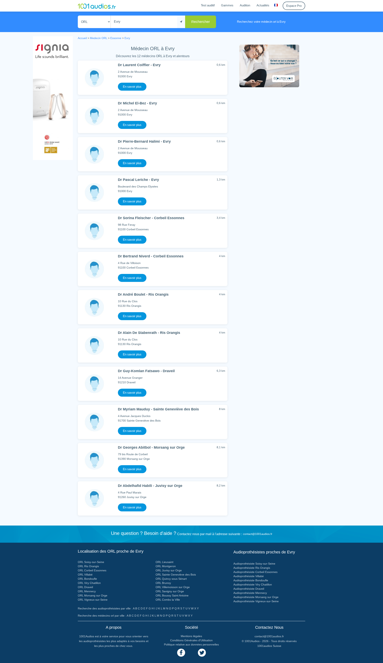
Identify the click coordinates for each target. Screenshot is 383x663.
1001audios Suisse (269, 645)
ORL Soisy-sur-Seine (91, 562)
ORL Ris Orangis (88, 566)
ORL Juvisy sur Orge (169, 570)
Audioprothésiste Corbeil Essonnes (255, 572)
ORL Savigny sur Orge (170, 591)
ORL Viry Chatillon (89, 583)
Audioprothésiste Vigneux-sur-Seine (256, 601)
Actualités (263, 5)
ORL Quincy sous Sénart (171, 578)
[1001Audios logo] (97, 5)
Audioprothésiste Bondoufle (250, 580)
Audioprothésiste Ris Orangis (251, 567)
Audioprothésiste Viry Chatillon (252, 584)
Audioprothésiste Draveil (248, 588)
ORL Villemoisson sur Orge (173, 587)
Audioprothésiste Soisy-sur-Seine (254, 563)
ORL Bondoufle (87, 578)
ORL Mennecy (87, 591)
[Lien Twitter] (202, 653)
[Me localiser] (181, 22)
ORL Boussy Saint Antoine (172, 595)
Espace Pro (294, 5)
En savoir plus (132, 86)
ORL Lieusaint (164, 562)
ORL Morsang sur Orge (92, 595)
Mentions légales (191, 636)
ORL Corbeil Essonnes (92, 570)
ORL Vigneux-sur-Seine (93, 599)
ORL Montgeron (166, 566)
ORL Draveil (85, 587)
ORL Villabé (85, 574)
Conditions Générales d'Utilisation (191, 640)
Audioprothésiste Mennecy (250, 592)
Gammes (227, 5)
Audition (245, 5)
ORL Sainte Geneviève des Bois (176, 574)
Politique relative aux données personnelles (191, 644)
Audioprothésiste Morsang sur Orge (255, 597)
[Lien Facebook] (181, 653)
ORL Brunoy (163, 583)
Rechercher (200, 22)
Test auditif (208, 5)
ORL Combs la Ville (168, 599)
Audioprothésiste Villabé (248, 576)
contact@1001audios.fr (257, 534)
